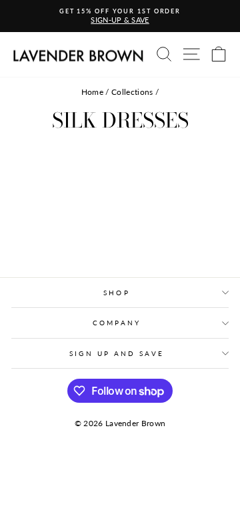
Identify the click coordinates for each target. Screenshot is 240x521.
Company (117, 323)
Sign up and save (116, 353)
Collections (132, 92)
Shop (116, 293)
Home (92, 92)
